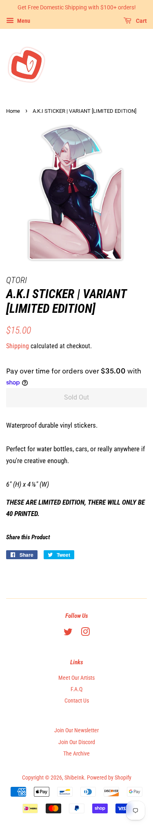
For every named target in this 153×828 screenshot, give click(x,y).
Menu (23, 21)
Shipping (17, 346)
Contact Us (76, 700)
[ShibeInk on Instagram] (85, 633)
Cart (141, 21)
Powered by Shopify (109, 777)
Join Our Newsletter (76, 730)
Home (13, 111)
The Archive (76, 753)
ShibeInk (74, 777)
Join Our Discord (76, 742)
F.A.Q (76, 689)
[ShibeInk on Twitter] (68, 633)
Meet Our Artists (76, 677)
